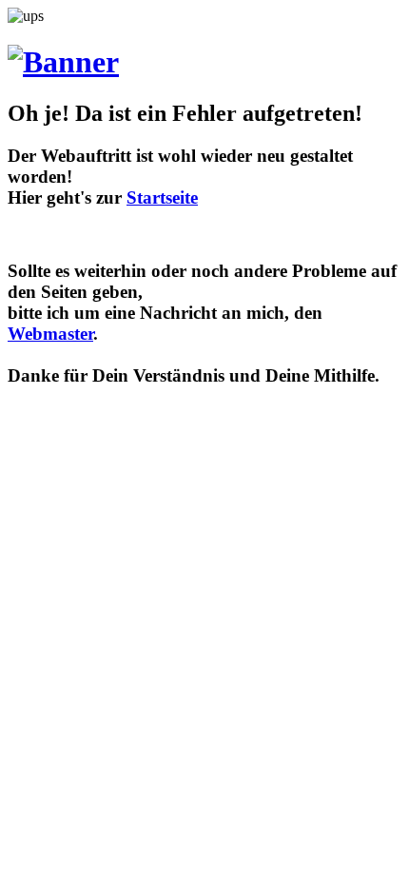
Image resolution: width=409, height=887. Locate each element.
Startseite (162, 197)
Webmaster (50, 334)
